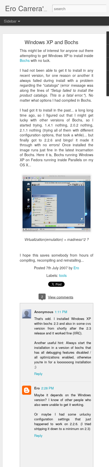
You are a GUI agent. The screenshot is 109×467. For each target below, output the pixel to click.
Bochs (25, 60)
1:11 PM (61, 311)
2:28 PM (47, 388)
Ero (76, 267)
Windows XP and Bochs (51, 42)
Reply (38, 373)
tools (63, 275)
